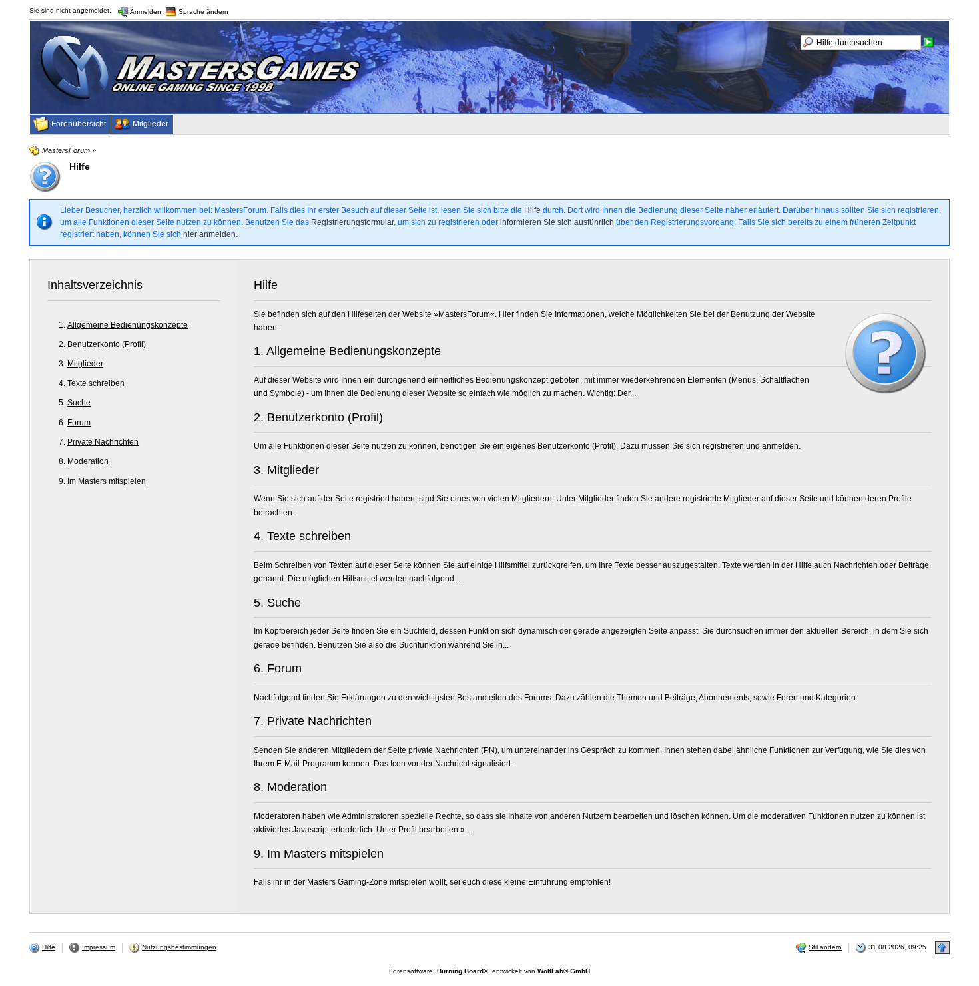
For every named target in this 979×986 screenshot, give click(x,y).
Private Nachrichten (103, 442)
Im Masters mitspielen (106, 481)
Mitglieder (85, 363)
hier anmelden (209, 234)
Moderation (88, 461)
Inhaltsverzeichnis (95, 285)
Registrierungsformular (352, 222)
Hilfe (532, 210)
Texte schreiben (96, 383)
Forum (79, 422)
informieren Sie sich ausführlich (557, 222)
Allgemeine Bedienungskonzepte (127, 325)
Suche (79, 402)
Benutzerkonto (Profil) (106, 344)
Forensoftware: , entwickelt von (489, 971)
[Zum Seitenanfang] (942, 947)
